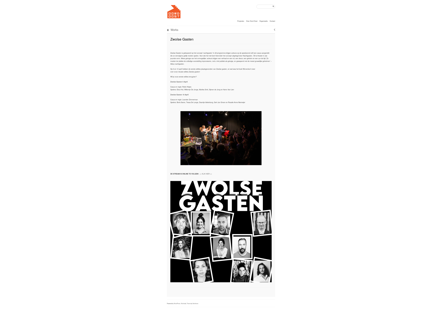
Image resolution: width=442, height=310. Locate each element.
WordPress (177, 303)
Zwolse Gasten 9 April (179, 82)
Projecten (240, 21)
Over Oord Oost (251, 21)
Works (174, 30)
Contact (272, 21)
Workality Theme (186, 303)
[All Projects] (265, 291)
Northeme (195, 303)
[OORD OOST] (174, 18)
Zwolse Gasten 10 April (179, 94)
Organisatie (263, 21)
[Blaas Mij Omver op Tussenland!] (273, 29)
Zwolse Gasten (181, 39)
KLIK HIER (206, 174)
